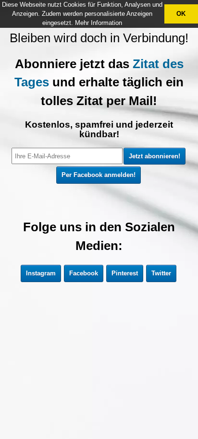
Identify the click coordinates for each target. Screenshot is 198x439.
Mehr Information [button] (98, 22)
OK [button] (181, 13)
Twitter (161, 273)
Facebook (83, 273)
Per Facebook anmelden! (99, 174)
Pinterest (124, 273)
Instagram (41, 273)
